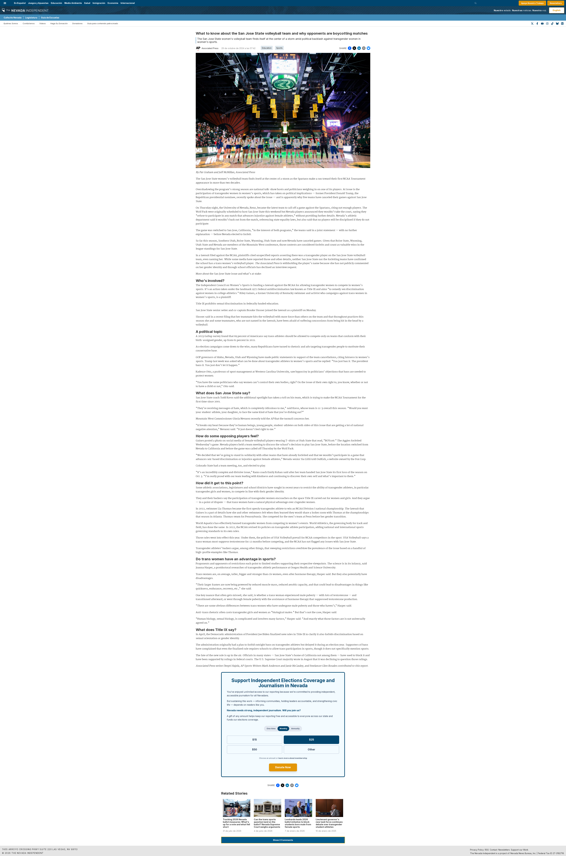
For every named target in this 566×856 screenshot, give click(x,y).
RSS (487, 849)
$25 (311, 739)
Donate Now (283, 767)
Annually (295, 728)
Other (311, 749)
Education (267, 48)
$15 (254, 739)
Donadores (77, 23)
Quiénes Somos (11, 23)
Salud (87, 3)
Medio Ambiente (73, 3)
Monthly (283, 728)
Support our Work (519, 849)
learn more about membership (292, 758)
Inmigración (99, 3)
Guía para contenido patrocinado (102, 23)
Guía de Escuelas (50, 17)
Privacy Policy (477, 849)
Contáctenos (29, 23)
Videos (42, 23)
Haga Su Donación (59, 23)
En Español (20, 3)
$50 (254, 749)
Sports (279, 48)
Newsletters (556, 3)
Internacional (128, 3)
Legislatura (31, 17)
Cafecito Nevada (13, 17)
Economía (113, 3)
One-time (271, 728)
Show (283, 840)
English (557, 10)
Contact (493, 849)
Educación (56, 3)
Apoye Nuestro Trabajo (532, 3)
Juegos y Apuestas (38, 3)
